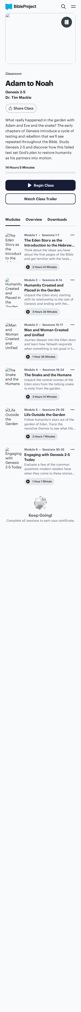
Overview (34, 219)
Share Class (24, 108)
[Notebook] (66, 22)
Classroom (13, 74)
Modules (12, 219)
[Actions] (72, 235)
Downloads (57, 219)
